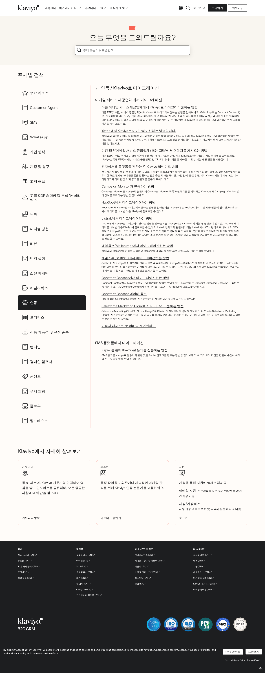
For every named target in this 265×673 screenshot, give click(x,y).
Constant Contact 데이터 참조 (124, 294)
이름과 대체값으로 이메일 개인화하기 (128, 326)
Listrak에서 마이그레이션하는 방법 (126, 218)
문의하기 (217, 8)
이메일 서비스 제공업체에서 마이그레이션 (128, 100)
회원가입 (238, 8)
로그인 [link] (183, 518)
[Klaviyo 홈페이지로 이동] (28, 8)
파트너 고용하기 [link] (110, 518)
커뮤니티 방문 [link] (31, 518)
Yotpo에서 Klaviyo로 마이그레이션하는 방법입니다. (138, 131)
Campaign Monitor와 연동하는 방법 (127, 186)
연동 (105, 88)
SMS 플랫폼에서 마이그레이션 (119, 343)
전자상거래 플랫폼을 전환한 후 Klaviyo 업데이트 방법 (139, 167)
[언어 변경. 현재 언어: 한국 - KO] (181, 8)
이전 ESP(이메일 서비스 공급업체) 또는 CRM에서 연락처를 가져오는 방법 (154, 151)
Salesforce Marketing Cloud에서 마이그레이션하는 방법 (142, 306)
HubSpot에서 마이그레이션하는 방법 (128, 202)
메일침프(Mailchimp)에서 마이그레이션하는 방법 (137, 246)
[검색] (188, 8)
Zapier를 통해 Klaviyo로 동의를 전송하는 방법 (134, 350)
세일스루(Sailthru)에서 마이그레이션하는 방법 (135, 258)
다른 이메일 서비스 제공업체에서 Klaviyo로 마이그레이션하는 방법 (149, 107)
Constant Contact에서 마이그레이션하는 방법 (135, 278)
